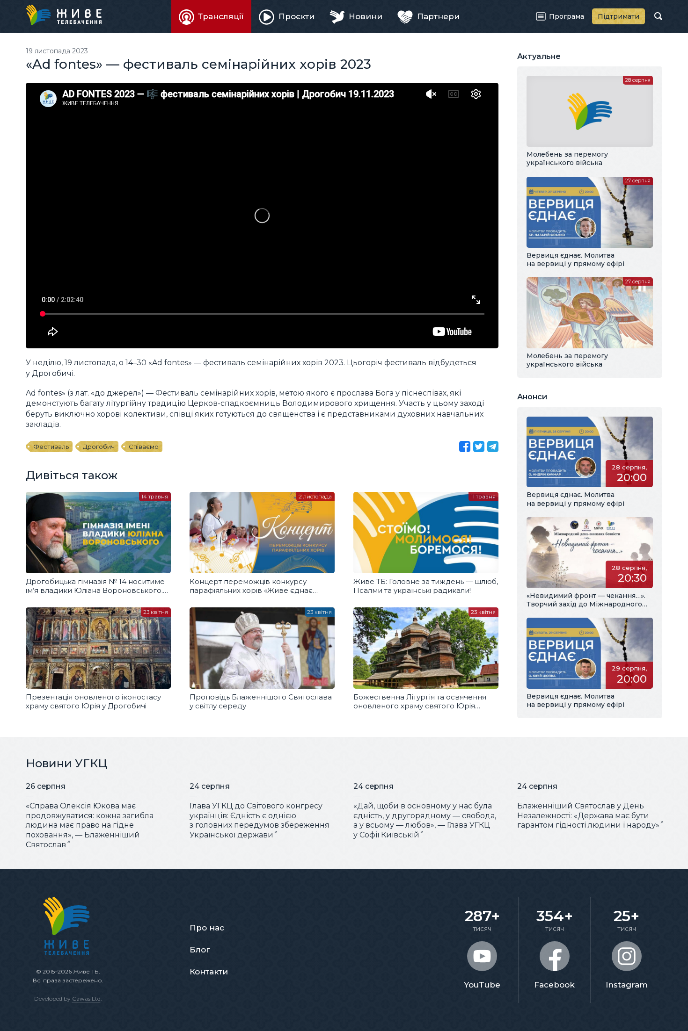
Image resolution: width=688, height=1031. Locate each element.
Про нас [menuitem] (207, 927)
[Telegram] (492, 446)
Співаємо (144, 446)
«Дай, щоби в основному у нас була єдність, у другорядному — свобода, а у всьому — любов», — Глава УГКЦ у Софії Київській (424, 820)
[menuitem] (211, 16)
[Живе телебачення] (64, 15)
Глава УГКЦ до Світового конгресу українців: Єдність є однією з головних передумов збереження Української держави (259, 820)
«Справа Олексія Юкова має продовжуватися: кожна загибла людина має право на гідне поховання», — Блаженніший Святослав (90, 825)
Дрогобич (99, 446)
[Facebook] (464, 446)
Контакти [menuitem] (209, 971)
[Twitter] (478, 446)
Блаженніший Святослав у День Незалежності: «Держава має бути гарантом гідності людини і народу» (588, 815)
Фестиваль (51, 446)
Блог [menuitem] (200, 949)
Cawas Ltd (86, 998)
